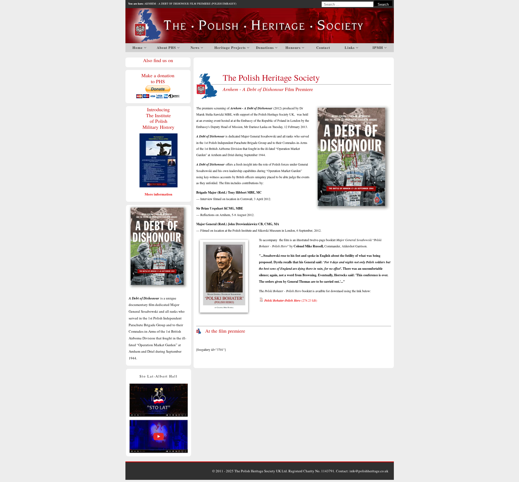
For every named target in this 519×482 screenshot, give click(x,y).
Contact (323, 47)
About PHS (166, 47)
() (290, 300)
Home (137, 47)
